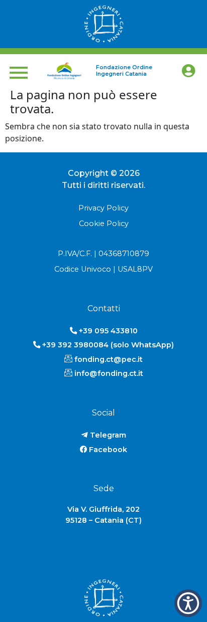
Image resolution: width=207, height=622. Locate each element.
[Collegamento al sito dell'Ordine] (103, 24)
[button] (188, 603)
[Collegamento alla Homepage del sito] (64, 70)
